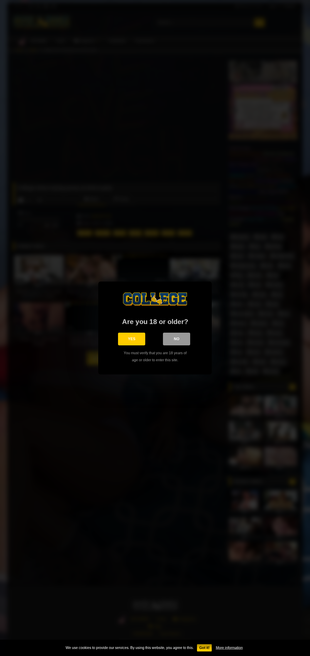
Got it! (204, 648)
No (176, 339)
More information (229, 648)
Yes (131, 339)
